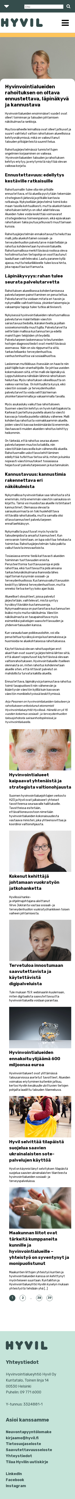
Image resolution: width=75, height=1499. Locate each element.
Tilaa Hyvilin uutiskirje (27, 1462)
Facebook (15, 1480)
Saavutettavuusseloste (29, 1450)
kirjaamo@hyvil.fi (22, 1438)
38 (39, 1298)
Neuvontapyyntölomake (28, 1432)
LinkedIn (14, 1474)
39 (50, 1298)
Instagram (16, 1486)
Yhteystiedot (19, 1456)
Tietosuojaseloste (23, 1444)
